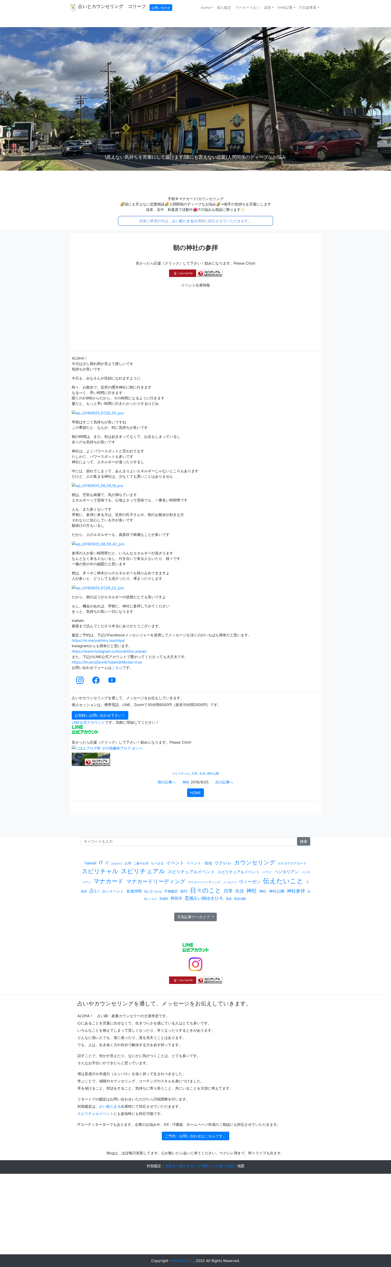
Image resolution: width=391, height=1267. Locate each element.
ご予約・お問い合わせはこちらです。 (195, 1136)
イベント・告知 (199, 863)
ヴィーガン (249, 881)
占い (94, 891)
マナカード (108, 881)
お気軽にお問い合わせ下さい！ (100, 715)
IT (101, 863)
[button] (29, 99)
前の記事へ (167, 782)
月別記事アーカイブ (194, 917)
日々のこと (205, 890)
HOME (195, 792)
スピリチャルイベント (95, 1113)
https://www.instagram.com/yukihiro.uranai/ (109, 651)
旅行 (184, 891)
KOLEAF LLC (183, 1260)
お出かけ (116, 863)
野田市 (176, 898)
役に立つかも (153, 891)
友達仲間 (134, 891)
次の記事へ (224, 782)
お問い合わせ (160, 8)
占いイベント (113, 891)
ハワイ (267, 872)
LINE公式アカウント (88, 722)
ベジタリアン (286, 871)
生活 (202, 773)
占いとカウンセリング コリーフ (111, 6)
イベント (175, 863)
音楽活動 (240, 898)
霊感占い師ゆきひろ (204, 898)
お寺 (127, 863)
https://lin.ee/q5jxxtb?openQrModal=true (107, 662)
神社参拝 (296, 891)
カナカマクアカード (292, 863)
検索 (303, 841)
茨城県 (163, 898)
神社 (186, 782)
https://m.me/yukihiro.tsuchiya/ (98, 640)
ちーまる (157, 863)
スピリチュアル (143, 871)
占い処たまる (183, 221)
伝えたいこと (283, 881)
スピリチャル (181, 773)
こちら (117, 667)
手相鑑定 (171, 891)
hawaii (90, 863)
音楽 (229, 898)
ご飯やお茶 (141, 863)
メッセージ (229, 882)
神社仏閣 (213, 773)
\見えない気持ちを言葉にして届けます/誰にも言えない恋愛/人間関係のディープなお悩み (195, 157)
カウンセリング (254, 862)
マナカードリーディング (156, 881)
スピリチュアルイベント (191, 871)
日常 (195, 773)
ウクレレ (223, 863)
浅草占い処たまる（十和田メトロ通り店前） (201, 1166)
